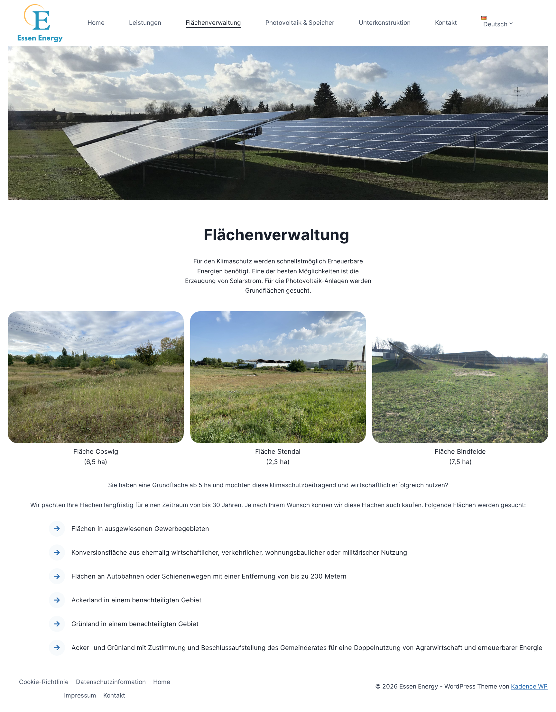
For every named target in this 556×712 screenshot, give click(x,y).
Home (96, 22)
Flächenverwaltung (213, 22)
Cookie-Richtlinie (44, 682)
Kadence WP (529, 686)
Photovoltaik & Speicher (299, 22)
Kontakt (446, 22)
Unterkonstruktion (385, 22)
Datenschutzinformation (111, 682)
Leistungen (145, 22)
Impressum (80, 695)
